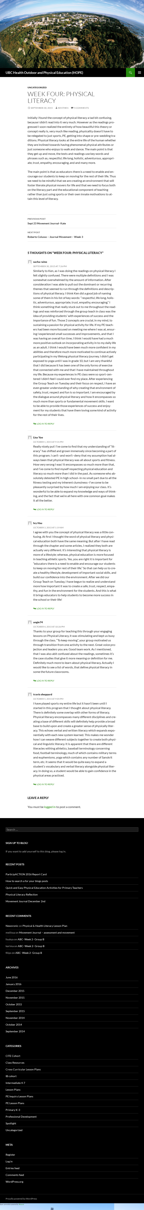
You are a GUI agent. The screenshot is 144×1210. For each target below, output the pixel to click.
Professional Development (21, 1116)
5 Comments (81, 107)
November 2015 (15, 997)
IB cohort (11, 1076)
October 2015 (14, 1004)
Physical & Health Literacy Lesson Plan (44, 925)
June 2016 (12, 977)
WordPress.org (14, 1181)
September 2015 (15, 1011)
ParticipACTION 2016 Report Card (26, 874)
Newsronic (12, 925)
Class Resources (15, 1062)
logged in (50, 807)
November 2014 (15, 1017)
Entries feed (13, 1168)
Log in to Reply (45, 423)
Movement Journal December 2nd (25, 901)
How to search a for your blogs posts (27, 881)
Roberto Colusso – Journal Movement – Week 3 (55, 234)
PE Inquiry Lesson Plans (19, 1096)
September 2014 (15, 1031)
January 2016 (13, 984)
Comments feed (15, 1174)
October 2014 (14, 1024)
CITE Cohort (13, 1055)
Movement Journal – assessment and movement (47, 932)
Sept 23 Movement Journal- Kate (47, 221)
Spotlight (11, 1123)
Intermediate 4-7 (15, 1082)
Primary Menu (139, 72)
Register (10, 1154)
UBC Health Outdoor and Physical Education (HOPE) (44, 72)
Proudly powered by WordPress (21, 1198)
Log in (9, 1161)
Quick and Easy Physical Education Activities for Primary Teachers (44, 887)
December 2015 (15, 990)
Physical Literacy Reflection (22, 894)
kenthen (63, 107)
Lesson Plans (13, 1089)
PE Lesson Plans (15, 1103)
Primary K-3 (13, 1109)
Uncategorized (37, 87)
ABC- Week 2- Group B (31, 939)
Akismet (21, 1204)
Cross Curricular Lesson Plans (23, 1069)
